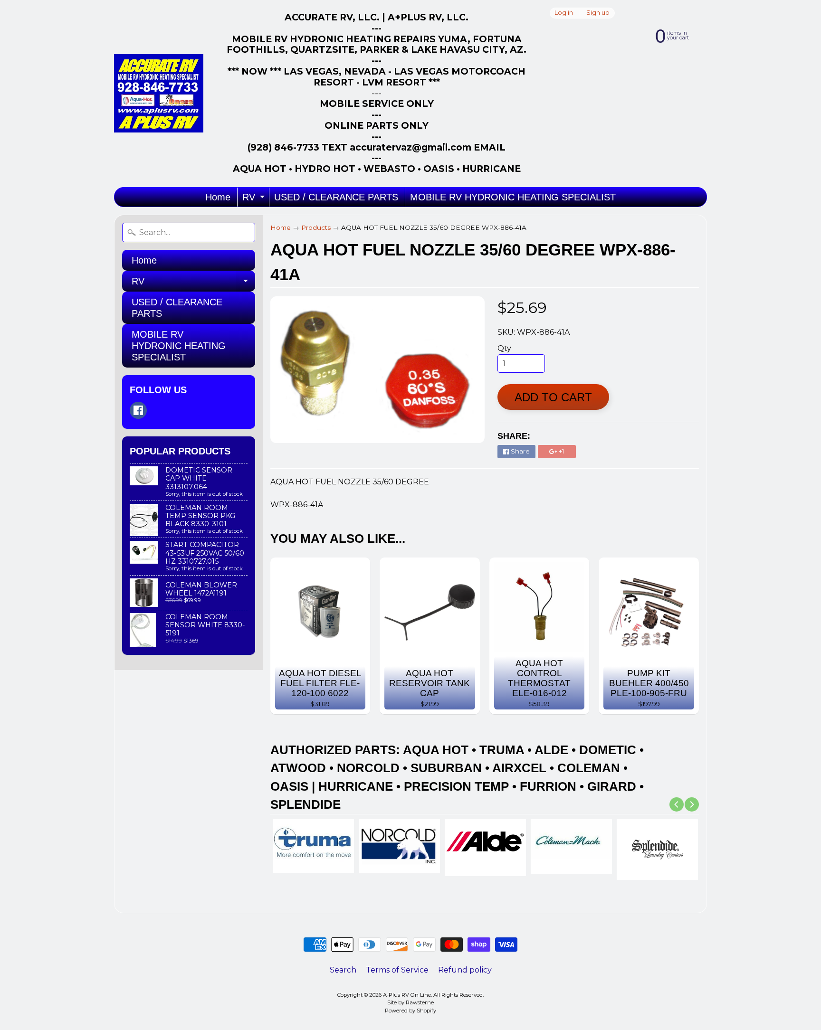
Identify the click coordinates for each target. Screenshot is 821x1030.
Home (217, 197)
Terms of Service (397, 969)
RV (254, 199)
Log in (563, 13)
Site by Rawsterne (410, 1002)
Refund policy (465, 969)
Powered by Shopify (410, 1010)
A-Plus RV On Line (407, 995)
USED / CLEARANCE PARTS (336, 197)
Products (316, 227)
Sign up (598, 13)
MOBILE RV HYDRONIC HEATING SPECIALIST (513, 197)
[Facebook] (138, 410)
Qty (504, 348)
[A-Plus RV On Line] (158, 93)
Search (343, 969)
